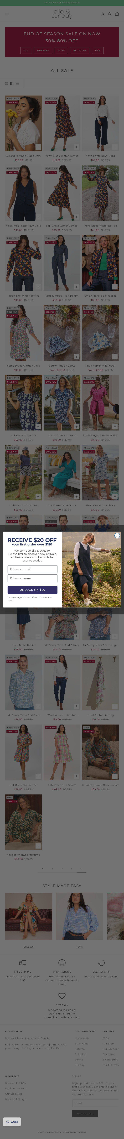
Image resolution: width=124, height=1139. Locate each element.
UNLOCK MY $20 (32, 590)
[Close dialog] (117, 535)
